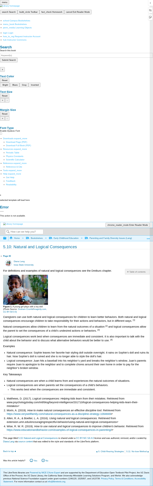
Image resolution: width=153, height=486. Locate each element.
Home (16, 238)
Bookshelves (36, 238)
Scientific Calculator (15, 159)
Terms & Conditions (124, 478)
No (47, 460)
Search (8, 232)
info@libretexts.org (56, 481)
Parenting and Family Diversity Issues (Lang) (111, 238)
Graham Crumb (25, 309)
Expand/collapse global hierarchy (6, 238)
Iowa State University (24, 265)
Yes (35, 460)
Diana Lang (19, 261)
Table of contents (137, 272)
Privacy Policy (107, 478)
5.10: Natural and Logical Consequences (38, 438)
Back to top (8, 451)
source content (25, 441)
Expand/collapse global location (148, 237)
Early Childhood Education (66, 238)
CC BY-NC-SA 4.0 (85, 438)
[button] (10, 181)
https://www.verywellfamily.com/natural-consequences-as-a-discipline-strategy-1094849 (59, 413)
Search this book (8, 50)
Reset (4, 80)
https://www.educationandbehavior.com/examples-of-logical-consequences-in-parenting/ (59, 429)
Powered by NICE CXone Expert (45, 472)
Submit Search (9, 60)
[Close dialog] (2, 211)
